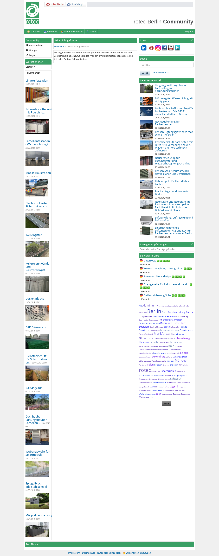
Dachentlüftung (181, 316)
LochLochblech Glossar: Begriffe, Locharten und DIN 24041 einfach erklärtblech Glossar (174, 111)
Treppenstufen (145, 390)
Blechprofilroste (145, 316)
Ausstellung (175, 306)
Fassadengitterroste (169, 330)
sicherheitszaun (159, 382)
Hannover (144, 342)
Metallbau (155, 361)
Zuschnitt (177, 394)
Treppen (182, 387)
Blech (164, 312)
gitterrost (180, 334)
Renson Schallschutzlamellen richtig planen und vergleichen (173, 172)
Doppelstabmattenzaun (149, 323)
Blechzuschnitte (159, 316)
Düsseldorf (179, 323)
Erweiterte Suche (160, 72)
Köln (171, 346)
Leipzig (184, 352)
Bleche (190, 312)
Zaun (159, 393)
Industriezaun (176, 342)
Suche (145, 72)
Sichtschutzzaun (183, 382)
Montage (170, 361)
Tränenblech (156, 390)
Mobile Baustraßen (38, 173)
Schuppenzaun (164, 379)
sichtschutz (171, 382)
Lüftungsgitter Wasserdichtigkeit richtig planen (174, 100)
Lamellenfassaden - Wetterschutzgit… (37, 142)
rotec (145, 370)
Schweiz (175, 379)
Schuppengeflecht (180, 375)
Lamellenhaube (175, 349)
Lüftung (169, 357)
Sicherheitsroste (145, 382)
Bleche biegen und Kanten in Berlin (172, 193)
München (181, 360)
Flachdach (149, 334)
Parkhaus (142, 365)
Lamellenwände (173, 353)
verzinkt (182, 390)
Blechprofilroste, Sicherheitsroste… (37, 204)
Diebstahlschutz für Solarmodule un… (36, 359)
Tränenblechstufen (170, 390)
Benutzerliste (35, 45)
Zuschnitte (185, 394)
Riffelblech (173, 364)
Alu (140, 305)
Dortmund (166, 323)
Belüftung (143, 312)
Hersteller (154, 342)
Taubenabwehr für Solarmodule (37, 453)
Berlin (154, 311)
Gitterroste (146, 338)
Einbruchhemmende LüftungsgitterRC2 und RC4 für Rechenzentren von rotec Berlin (173, 230)
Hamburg (183, 338)
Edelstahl (144, 326)
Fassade (183, 326)
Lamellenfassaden (160, 349)
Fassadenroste (186, 330)
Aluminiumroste (163, 306)
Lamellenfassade (146, 349)
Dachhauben (154, 320)
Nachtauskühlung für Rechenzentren (167, 123)
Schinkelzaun (145, 375)
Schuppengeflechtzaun (148, 379)
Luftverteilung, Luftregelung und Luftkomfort (174, 219)
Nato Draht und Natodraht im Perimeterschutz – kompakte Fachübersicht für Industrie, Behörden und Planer (172, 206)
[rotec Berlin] (151, 47)
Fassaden (143, 330)
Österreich (146, 397)
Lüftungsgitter (179, 356)
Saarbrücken (169, 371)
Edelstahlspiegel (157, 327)
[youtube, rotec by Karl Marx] (171, 47)
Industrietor (165, 342)
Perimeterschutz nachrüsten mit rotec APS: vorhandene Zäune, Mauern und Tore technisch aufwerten (174, 146)
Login (188, 31)
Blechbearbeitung (176, 312)
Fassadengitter (154, 330)
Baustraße (184, 306)
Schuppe (167, 375)
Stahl (152, 386)
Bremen (171, 316)
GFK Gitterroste (35, 327)
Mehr (166, 403)
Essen (167, 326)
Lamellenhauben (146, 353)
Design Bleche (34, 299)
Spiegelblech (144, 387)
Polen (150, 364)
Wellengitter (33, 235)
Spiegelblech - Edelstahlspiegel (36, 485)
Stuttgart (171, 386)
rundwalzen (156, 371)
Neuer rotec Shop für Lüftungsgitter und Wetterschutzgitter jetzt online (172, 160)
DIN (161, 320)
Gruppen (33, 50)
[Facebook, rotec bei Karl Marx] (164, 47)
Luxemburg (158, 356)
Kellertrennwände (160, 346)
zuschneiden (167, 394)
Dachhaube (143, 320)
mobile (163, 361)
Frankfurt (160, 333)
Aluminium (149, 305)
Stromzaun (159, 387)
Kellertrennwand (146, 346)
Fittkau (142, 334)
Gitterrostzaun (160, 338)
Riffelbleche (184, 365)
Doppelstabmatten (172, 319)
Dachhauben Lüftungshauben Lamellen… (36, 419)
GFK (168, 334)
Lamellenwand (159, 353)
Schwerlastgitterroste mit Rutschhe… (39, 110)
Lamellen (178, 346)
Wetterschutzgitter (147, 394)
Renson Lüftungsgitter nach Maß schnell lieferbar (174, 133)
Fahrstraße (174, 327)
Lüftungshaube (145, 361)
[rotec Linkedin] (144, 47)
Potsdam (158, 364)
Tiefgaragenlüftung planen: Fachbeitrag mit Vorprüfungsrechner (170, 87)
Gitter (173, 334)
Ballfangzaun (33, 388)
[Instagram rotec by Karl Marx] (158, 47)
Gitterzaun (170, 338)
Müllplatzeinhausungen (40, 515)
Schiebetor (181, 371)
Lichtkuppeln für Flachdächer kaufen (172, 182)
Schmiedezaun (157, 375)
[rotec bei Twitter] (177, 47)
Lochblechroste (145, 357)
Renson (166, 365)
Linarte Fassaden (36, 80)
